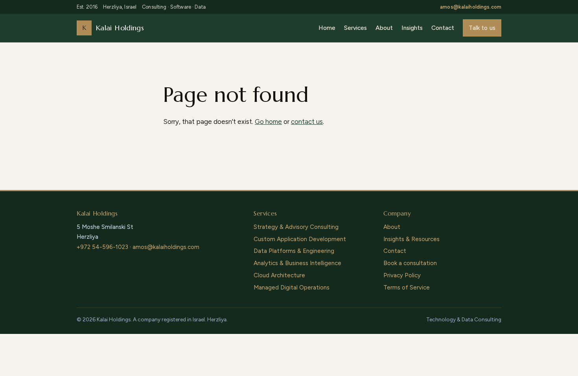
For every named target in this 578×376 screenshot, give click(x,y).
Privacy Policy (402, 275)
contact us (307, 121)
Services (355, 27)
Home (326, 27)
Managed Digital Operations (291, 287)
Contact (442, 27)
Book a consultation (410, 263)
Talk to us (482, 27)
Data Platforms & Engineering (294, 250)
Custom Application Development (300, 239)
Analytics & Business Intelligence (297, 263)
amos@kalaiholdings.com (470, 7)
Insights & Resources (411, 239)
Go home (268, 121)
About (384, 27)
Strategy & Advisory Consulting (296, 226)
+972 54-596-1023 (102, 247)
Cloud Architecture (279, 275)
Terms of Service (406, 287)
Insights (412, 27)
